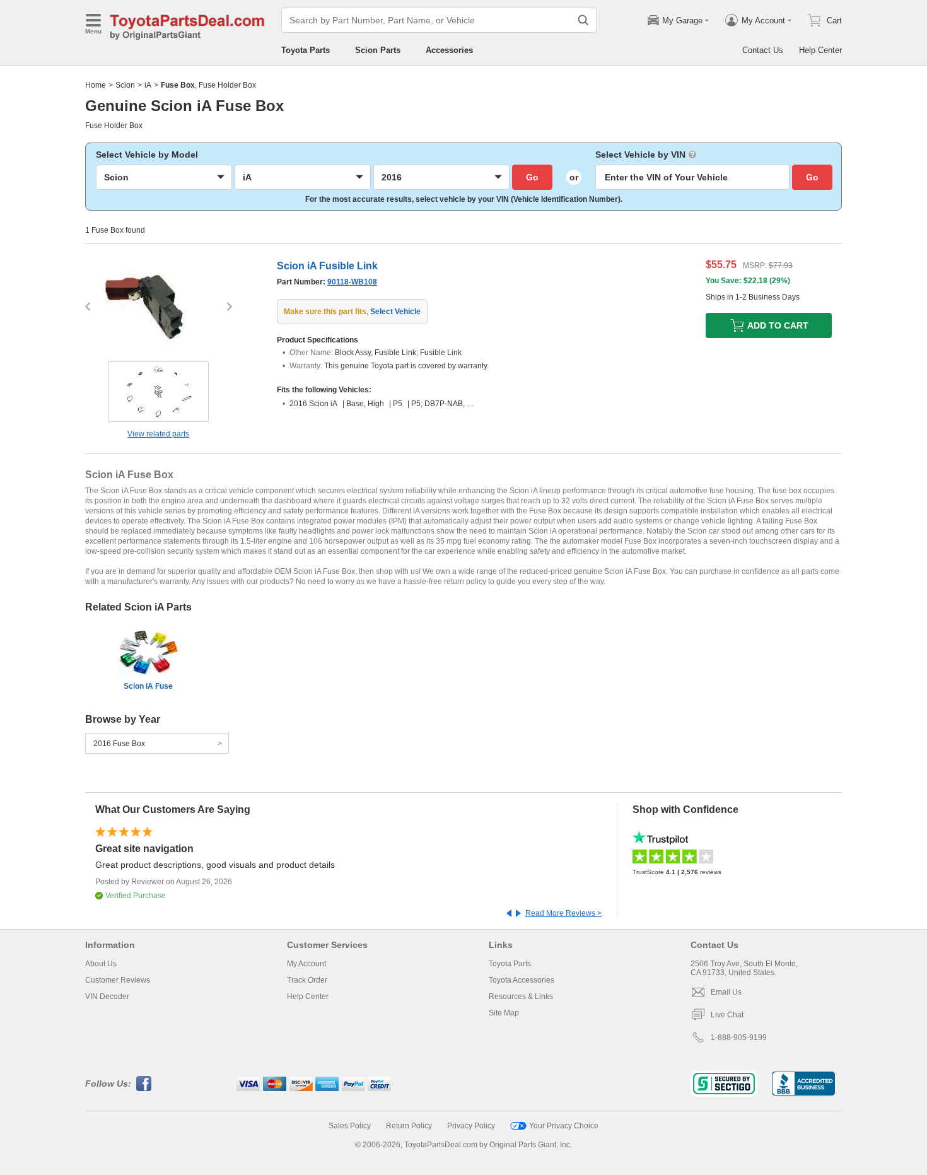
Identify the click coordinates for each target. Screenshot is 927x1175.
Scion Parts (377, 50)
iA (147, 85)
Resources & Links (521, 996)
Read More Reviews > (563, 913)
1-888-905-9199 (739, 1037)
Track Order (307, 980)
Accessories (449, 50)
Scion (125, 85)
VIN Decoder (107, 996)
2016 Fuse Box (119, 743)
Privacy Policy (471, 1125)
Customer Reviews (117, 980)
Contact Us (762, 50)
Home (95, 85)
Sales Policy (350, 1125)
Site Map (504, 1012)
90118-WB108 (352, 282)
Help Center (820, 50)
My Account (306, 963)
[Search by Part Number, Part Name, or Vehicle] (583, 20)
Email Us (726, 992)
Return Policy (409, 1125)
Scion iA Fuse (148, 686)
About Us (101, 963)
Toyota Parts (305, 50)
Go (532, 177)
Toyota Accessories (521, 980)
